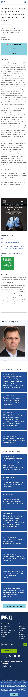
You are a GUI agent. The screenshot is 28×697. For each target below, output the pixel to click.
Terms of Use (22, 634)
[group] (13, 343)
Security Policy (22, 628)
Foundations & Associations (8, 630)
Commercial (4, 628)
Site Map (21, 630)
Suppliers (3, 636)
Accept (15, 694)
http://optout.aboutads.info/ (12, 690)
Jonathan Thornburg (9, 28)
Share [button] (13, 53)
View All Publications (14, 606)
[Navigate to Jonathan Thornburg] (13, 342)
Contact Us (21, 638)
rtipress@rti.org (9, 282)
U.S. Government (5, 626)
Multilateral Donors (6, 632)
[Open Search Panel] (22, 2)
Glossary (21, 632)
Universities (4, 634)
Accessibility (22, 636)
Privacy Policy (22, 626)
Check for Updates (15, 44)
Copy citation (14, 49)
